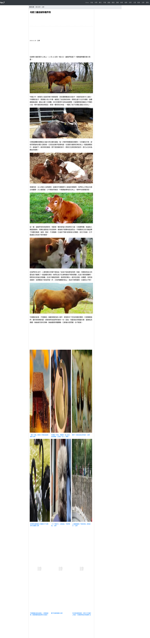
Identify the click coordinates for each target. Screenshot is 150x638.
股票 (126, 2)
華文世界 (38, 7)
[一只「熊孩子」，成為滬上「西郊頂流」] (61, 522)
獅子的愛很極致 (55, 613)
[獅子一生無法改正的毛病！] (82, 432)
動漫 (113, 2)
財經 (121, 2)
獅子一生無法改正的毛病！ (79, 435)
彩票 (130, 2)
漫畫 (117, 2)
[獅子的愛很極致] (61, 611)
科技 (91, 2)
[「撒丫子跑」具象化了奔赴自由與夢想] (40, 432)
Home (87, 2)
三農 (134, 2)
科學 (96, 2)
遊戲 (109, 2)
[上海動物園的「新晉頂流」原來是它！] (82, 522)
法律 (143, 2)
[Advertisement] (61, 337)
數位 (100, 2)
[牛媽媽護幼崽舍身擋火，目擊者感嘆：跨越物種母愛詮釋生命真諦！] (40, 611)
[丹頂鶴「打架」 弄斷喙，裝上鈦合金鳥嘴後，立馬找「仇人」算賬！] (61, 432)
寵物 (147, 2)
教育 (138, 2)
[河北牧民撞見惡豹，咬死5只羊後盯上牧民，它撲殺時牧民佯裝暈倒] (82, 611)
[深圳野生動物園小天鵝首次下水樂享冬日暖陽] (40, 522)
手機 (104, 2)
